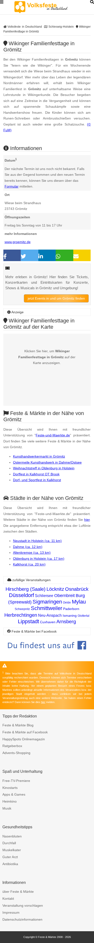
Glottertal (83, 615)
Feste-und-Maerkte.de (53, 435)
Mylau (79, 602)
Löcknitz (55, 589)
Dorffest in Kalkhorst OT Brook (36, 474)
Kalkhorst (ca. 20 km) (29, 564)
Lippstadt (28, 621)
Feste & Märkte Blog (18, 725)
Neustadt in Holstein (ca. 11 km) (37, 541)
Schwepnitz (22, 609)
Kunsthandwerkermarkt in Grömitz (39, 456)
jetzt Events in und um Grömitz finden (56, 298)
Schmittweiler (46, 608)
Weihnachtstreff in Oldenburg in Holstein (43, 468)
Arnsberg (66, 621)
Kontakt (8, 898)
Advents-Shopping (16, 753)
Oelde (67, 602)
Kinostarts (10, 788)
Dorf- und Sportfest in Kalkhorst (37, 480)
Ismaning (70, 615)
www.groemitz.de (18, 242)
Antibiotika (10, 864)
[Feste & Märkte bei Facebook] (47, 653)
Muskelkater (11, 850)
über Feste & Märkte (18, 891)
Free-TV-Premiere (16, 781)
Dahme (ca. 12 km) (27, 547)
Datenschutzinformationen (22, 919)
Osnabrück (76, 589)
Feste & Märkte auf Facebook (25, 732)
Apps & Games (13, 794)
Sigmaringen (47, 602)
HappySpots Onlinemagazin (23, 739)
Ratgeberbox (12, 746)
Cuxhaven (47, 622)
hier (87, 520)
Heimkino (9, 801)
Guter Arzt (10, 857)
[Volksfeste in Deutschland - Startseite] (48, 7)
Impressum (11, 912)
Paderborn (71, 609)
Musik (6, 808)
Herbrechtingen (20, 615)
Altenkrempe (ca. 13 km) (32, 552)
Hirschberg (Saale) (26, 589)
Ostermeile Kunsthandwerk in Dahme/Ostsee (47, 462)
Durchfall (9, 843)
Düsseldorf (21, 595)
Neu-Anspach (50, 615)
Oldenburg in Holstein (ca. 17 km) (38, 558)
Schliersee (44, 596)
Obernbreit (64, 595)
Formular (12, 186)
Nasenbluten (12, 836)
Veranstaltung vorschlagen (22, 905)
